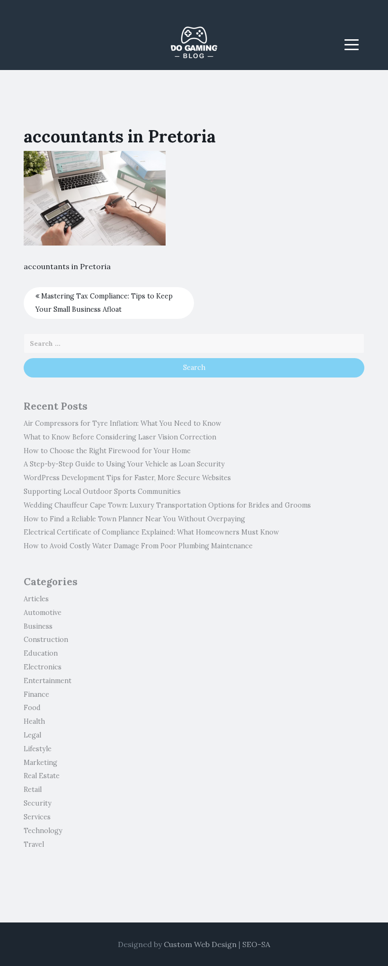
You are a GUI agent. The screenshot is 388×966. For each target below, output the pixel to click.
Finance (36, 694)
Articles (36, 599)
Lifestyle (38, 749)
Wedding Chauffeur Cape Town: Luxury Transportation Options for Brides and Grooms (167, 505)
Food (32, 707)
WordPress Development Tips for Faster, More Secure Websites (127, 478)
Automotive (43, 612)
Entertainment (47, 680)
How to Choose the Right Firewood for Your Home (107, 451)
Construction (46, 639)
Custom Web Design (200, 944)
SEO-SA (256, 944)
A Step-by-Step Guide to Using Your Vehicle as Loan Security (124, 464)
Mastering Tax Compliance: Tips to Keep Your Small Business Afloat (104, 303)
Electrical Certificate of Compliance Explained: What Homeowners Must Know (151, 532)
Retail (33, 789)
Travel (34, 844)
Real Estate (42, 776)
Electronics (43, 667)
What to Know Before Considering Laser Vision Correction (120, 437)
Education (41, 653)
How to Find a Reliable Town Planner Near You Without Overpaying (134, 519)
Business (38, 626)
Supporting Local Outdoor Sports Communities (102, 491)
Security (38, 803)
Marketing (40, 762)
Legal (32, 735)
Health (34, 721)
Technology (43, 830)
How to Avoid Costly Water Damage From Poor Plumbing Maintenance (138, 546)
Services (37, 817)
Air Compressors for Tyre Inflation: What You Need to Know (122, 423)
